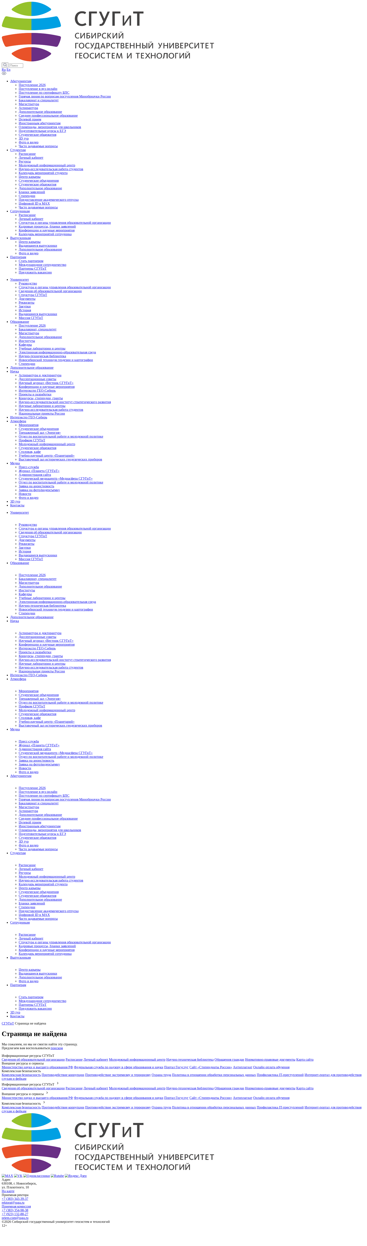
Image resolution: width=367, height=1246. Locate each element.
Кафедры (25, 594)
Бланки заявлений (32, 903)
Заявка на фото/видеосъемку (39, 764)
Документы (27, 540)
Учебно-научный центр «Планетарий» (47, 721)
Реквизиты (26, 544)
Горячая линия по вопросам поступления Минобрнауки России (65, 799)
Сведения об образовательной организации (50, 532)
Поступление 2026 (32, 575)
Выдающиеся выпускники (38, 555)
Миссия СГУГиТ (31, 559)
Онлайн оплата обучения (271, 1067)
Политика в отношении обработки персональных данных (214, 1075)
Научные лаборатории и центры (42, 663)
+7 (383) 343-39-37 (15, 1199)
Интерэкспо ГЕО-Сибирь (37, 648)
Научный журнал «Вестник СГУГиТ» (46, 640)
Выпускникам (20, 957)
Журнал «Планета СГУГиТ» (39, 745)
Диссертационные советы (37, 637)
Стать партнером (31, 997)
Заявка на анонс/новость (36, 760)
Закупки (25, 547)
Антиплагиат (242, 1067)
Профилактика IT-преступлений (280, 1075)
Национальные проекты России (42, 671)
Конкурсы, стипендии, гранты (41, 656)
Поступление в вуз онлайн (38, 792)
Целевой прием (30, 822)
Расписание (27, 865)
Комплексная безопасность (21, 1075)
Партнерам (18, 985)
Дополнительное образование (40, 586)
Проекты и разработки (35, 652)
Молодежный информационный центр (47, 710)
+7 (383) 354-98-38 (15, 1210)
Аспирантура (28, 811)
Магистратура (29, 582)
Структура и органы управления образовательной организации (65, 528)
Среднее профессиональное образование (48, 818)
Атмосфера (18, 679)
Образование (19, 563)
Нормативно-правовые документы (270, 1059)
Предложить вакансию (35, 1008)
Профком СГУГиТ (32, 706)
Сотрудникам (20, 922)
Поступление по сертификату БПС (44, 795)
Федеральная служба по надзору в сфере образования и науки (118, 1067)
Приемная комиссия (16, 1206)
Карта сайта (304, 1059)
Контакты (17, 1016)
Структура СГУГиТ (33, 536)
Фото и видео (28, 772)
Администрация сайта (35, 749)
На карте (8, 1191)
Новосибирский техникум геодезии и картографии (56, 609)
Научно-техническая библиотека (42, 605)
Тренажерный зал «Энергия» (40, 698)
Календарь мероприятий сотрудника (45, 953)
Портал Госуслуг (176, 1067)
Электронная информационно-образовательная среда (57, 602)
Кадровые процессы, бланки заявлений (47, 946)
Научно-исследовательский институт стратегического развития (65, 660)
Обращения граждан (229, 1059)
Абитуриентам (20, 776)
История (25, 551)
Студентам (18, 853)
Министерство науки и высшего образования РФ (37, 1067)
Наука (14, 621)
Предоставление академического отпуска (49, 911)
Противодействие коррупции (63, 1075)
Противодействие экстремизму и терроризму (118, 1075)
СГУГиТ (8, 1023)
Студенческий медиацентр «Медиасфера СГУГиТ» (56, 753)
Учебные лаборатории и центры (42, 598)
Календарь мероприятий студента (43, 884)
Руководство (28, 524)
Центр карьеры (30, 888)
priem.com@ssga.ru (15, 1218)
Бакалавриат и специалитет (39, 803)
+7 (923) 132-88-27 (15, 1214)
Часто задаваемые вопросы (38, 849)
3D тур (24, 841)
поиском (57, 1048)
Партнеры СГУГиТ (33, 1004)
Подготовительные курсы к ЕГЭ (42, 834)
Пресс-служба (29, 741)
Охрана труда (161, 1075)
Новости (25, 768)
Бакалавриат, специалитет (37, 579)
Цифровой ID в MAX (34, 915)
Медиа (15, 729)
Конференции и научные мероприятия (47, 644)
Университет (19, 512)
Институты (27, 590)
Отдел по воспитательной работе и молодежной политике (61, 702)
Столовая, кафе (30, 718)
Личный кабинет (31, 869)
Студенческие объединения (39, 695)
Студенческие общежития (37, 714)
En (8, 69)
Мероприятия (28, 691)
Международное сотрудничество (42, 1001)
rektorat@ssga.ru (13, 1202)
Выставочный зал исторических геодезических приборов (60, 725)
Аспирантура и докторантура (40, 633)
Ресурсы (25, 873)
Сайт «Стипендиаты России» (210, 1067)
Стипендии (27, 613)
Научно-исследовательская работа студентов (51, 667)
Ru (4, 69)
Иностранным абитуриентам (40, 826)
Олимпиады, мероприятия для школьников (50, 830)
